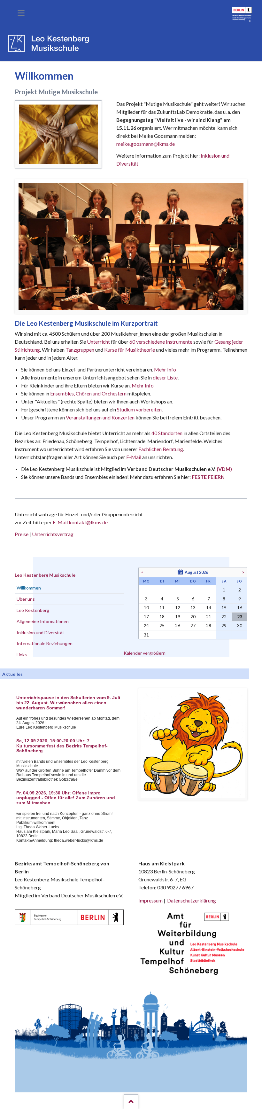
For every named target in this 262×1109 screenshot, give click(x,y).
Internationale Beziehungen (45, 643)
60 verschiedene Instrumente (160, 342)
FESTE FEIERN (208, 477)
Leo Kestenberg (33, 610)
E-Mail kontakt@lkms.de (80, 522)
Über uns (26, 599)
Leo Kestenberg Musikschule (45, 575)
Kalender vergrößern (145, 653)
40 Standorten (166, 433)
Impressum (150, 900)
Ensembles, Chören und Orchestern (88, 393)
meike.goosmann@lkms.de (145, 144)
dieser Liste (165, 377)
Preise (21, 534)
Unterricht (98, 342)
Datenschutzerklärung (191, 900)
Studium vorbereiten (139, 409)
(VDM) (224, 469)
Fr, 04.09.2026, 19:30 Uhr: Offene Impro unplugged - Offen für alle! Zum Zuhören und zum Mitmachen (65, 798)
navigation (21, 13)
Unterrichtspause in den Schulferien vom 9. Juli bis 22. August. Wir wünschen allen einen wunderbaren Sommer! (68, 702)
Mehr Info (165, 369)
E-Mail (133, 457)
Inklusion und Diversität (40, 632)
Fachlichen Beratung (160, 449)
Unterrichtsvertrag (52, 534)
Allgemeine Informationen (43, 621)
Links (22, 654)
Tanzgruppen (80, 350)
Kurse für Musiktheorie (129, 350)
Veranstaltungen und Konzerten (100, 417)
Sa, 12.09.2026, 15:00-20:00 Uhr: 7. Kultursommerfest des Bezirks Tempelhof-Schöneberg (62, 746)
